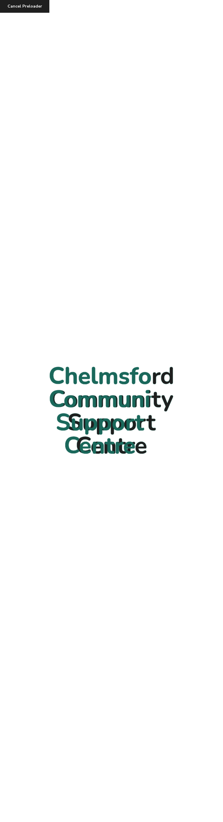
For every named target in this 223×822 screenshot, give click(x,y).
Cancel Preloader (25, 6)
